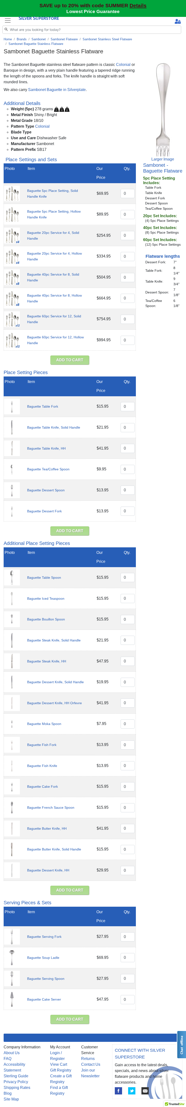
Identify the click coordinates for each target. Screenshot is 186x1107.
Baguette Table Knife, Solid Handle (53, 427)
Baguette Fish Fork (41, 745)
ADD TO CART (69, 360)
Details (138, 5)
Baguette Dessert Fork (44, 511)
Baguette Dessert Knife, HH (48, 870)
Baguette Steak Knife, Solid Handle (54, 640)
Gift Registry (60, 1070)
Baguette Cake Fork (42, 786)
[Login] (177, 21)
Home (8, 39)
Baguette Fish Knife (42, 766)
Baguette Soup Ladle (43, 958)
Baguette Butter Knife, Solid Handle (54, 849)
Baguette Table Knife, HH (46, 448)
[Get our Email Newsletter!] (145, 1090)
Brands (22, 39)
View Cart (58, 1064)
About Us (12, 1053)
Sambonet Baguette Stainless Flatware (35, 44)
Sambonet (38, 39)
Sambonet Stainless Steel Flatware (107, 39)
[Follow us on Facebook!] (118, 1090)
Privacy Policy (16, 1082)
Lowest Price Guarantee (93, 11)
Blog (8, 1093)
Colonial (123, 65)
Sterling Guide (16, 1076)
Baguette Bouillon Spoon (46, 619)
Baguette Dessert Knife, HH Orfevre (54, 703)
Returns (88, 1059)
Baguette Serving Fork (44, 937)
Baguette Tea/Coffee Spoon (48, 469)
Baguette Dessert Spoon (46, 490)
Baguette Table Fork (42, 406)
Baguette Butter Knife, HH (47, 828)
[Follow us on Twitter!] (131, 1090)
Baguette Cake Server (44, 999)
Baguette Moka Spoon (44, 724)
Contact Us (90, 1064)
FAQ (7, 1059)
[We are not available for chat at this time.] (181, 1044)
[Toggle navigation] (8, 20)
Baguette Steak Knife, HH (46, 661)
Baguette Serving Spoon (45, 979)
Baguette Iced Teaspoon (45, 598)
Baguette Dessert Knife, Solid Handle (55, 682)
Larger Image (162, 159)
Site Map (11, 1099)
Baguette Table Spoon (44, 577)
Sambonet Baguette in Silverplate (57, 90)
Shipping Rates (17, 1088)
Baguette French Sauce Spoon (50, 807)
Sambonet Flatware (64, 39)
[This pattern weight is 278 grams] (62, 109)
